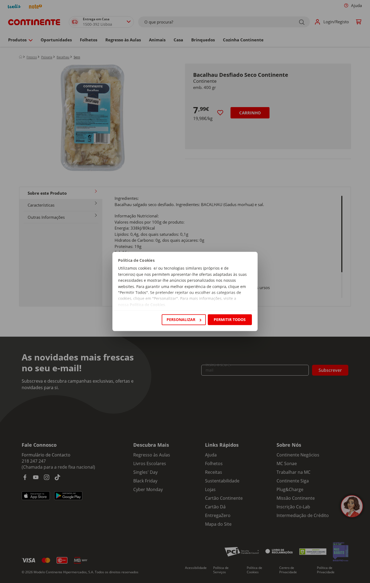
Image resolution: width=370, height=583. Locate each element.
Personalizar (181, 319)
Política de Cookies (147, 304)
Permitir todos (230, 319)
